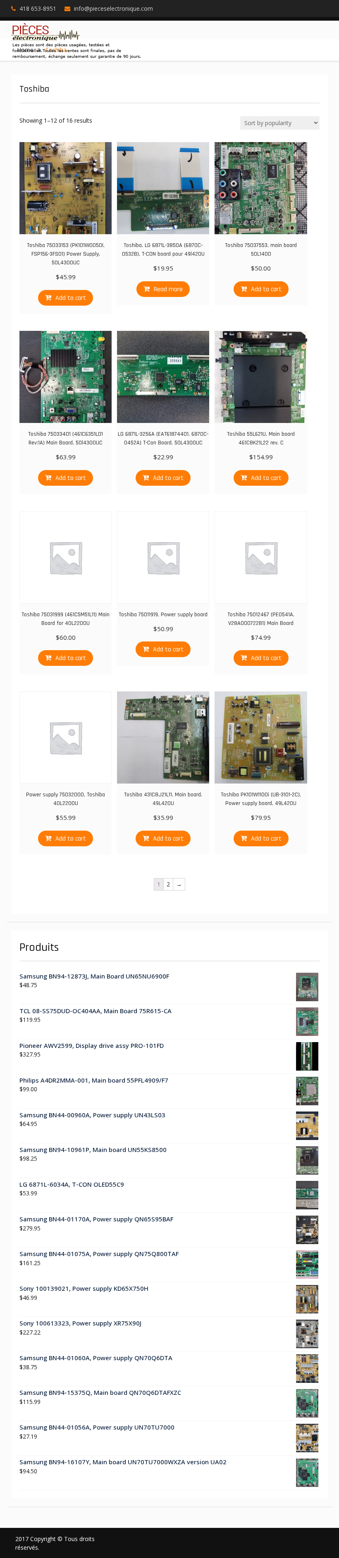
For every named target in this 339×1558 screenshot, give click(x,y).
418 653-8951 (37, 8)
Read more (168, 289)
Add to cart (70, 298)
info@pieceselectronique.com (113, 8)
